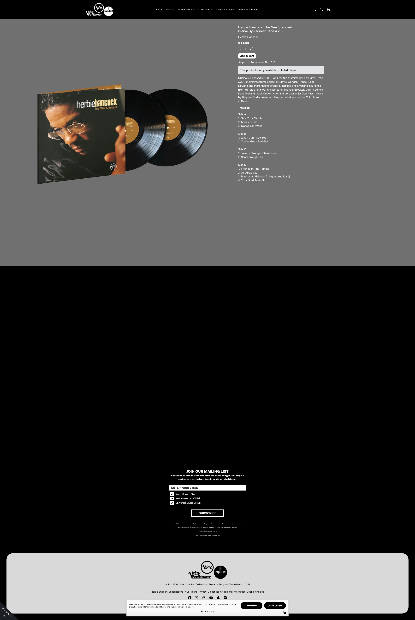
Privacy (203, 591)
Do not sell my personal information (226, 591)
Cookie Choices (255, 591)
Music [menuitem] (169, 9)
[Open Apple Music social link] (218, 597)
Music (176, 584)
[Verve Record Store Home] (99, 9)
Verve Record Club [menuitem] (248, 9)
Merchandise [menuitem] (185, 9)
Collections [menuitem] (204, 9)
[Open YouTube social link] (211, 597)
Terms (194, 591)
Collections (202, 584)
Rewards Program (218, 584)
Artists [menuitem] (159, 9)
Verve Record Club (239, 584)
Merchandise (187, 584)
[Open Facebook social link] (189, 597)
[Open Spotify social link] (225, 597)
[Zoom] (116, 135)
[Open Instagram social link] (204, 597)
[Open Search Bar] (314, 9)
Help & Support (159, 591)
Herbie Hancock (248, 37)
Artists (168, 584)
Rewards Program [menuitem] (225, 9)
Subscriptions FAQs (179, 591)
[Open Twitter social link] (196, 597)
